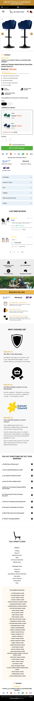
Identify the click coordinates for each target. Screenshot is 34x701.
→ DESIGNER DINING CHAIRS (17, 625)
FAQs (17, 583)
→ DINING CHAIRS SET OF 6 (17, 634)
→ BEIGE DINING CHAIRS (17, 617)
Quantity (3, 136)
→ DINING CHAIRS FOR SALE (17, 632)
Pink (10, 104)
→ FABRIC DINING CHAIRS (17, 642)
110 (22, 252)
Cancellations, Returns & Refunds (17, 574)
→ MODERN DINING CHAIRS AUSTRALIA (17, 606)
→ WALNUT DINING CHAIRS (17, 649)
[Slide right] (31, 34)
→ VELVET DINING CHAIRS (17, 597)
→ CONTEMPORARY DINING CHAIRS (17, 623)
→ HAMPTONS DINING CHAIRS (17, 651)
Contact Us (17, 569)
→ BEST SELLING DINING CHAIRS (17, 619)
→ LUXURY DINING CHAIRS (17, 659)
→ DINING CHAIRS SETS (17, 636)
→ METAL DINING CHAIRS (17, 661)
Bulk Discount (17, 562)
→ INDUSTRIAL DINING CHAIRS (17, 657)
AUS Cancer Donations (17, 559)
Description (6, 177)
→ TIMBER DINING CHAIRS (17, 673)
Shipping (5, 192)
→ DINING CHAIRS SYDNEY (17, 638)
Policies (5, 203)
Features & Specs (7, 182)
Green (13, 113)
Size (4, 187)
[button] (3, 11)
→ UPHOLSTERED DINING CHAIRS (17, 676)
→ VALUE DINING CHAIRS (17, 647)
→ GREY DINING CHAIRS (17, 614)
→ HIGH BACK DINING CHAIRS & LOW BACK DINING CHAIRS (17, 654)
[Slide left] (2, 34)
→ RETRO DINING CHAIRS (17, 671)
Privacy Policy (17, 580)
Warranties (17, 576)
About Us (17, 553)
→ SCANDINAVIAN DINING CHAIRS (17, 604)
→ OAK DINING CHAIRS (17, 663)
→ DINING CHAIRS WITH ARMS (17, 640)
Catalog (17, 550)
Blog (17, 557)
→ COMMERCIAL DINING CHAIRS (17, 621)
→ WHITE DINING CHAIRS (17, 610)
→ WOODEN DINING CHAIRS (17, 595)
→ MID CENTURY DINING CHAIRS (17, 608)
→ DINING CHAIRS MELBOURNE (17, 630)
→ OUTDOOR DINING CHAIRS (17, 665)
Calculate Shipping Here (18, 144)
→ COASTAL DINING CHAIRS (17, 599)
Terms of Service (17, 578)
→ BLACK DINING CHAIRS (17, 612)
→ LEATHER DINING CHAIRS (17, 593)
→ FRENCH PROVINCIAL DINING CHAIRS (17, 602)
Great (13, 220)
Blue (4, 104)
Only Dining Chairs (9, 696)
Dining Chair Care (17, 555)
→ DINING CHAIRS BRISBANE (17, 627)
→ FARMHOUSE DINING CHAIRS (17, 645)
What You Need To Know (9, 198)
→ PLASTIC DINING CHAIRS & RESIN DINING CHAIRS (17, 668)
